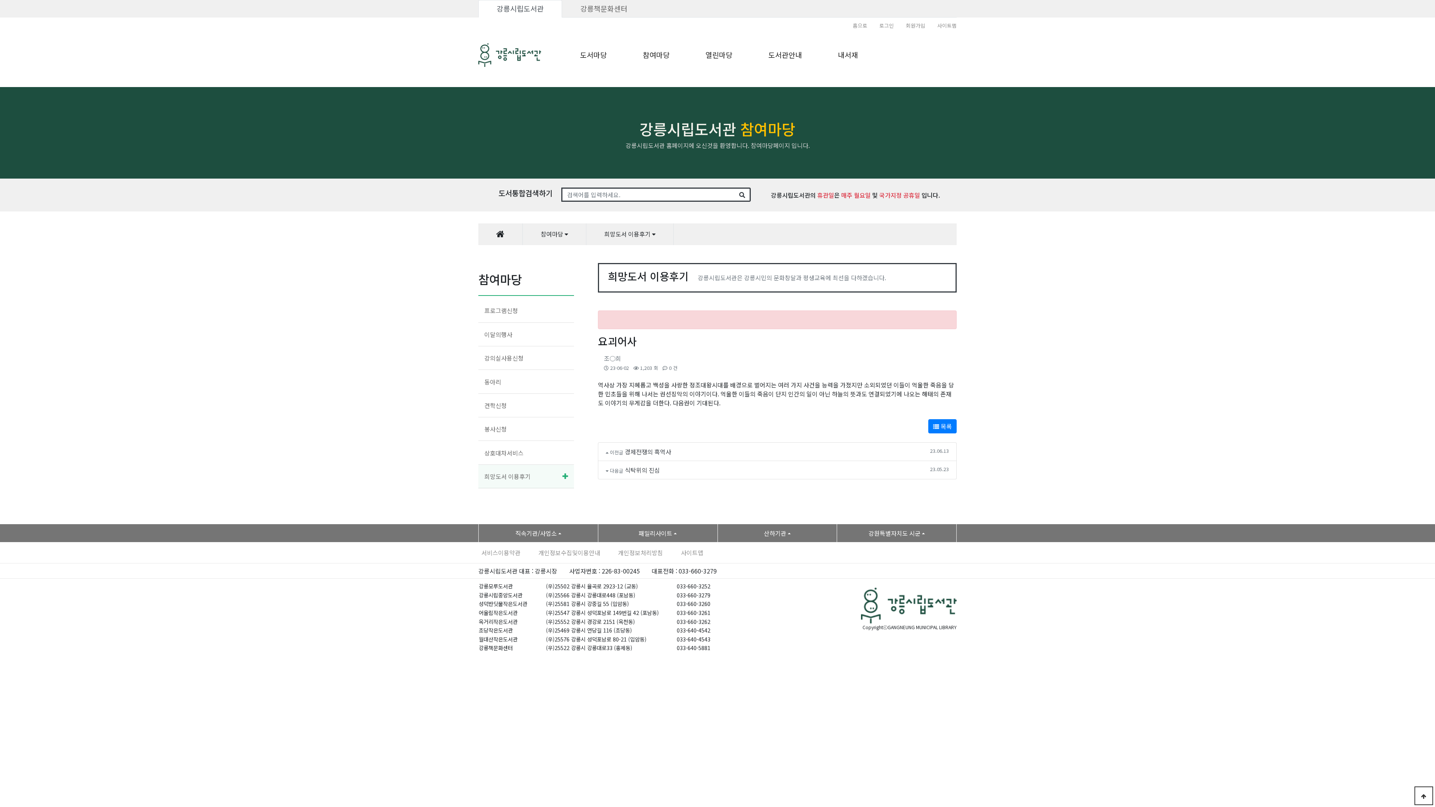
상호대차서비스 (504, 452)
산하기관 (775, 533)
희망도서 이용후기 (507, 476)
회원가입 (915, 25)
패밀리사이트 (655, 533)
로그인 (886, 25)
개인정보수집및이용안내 (569, 552)
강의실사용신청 (504, 357)
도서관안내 (785, 55)
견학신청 (495, 405)
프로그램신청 (501, 310)
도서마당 (593, 55)
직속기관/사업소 (536, 533)
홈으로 (860, 25)
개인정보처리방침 (640, 552)
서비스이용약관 (501, 552)
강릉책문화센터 (603, 8)
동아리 (492, 381)
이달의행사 (498, 334)
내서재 (848, 55)
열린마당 (719, 55)
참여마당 (656, 55)
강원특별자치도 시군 (894, 533)
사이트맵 (947, 25)
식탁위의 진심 (642, 470)
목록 (945, 426)
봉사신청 (495, 428)
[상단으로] (1423, 795)
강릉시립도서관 (520, 8)
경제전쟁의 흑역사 (648, 451)
